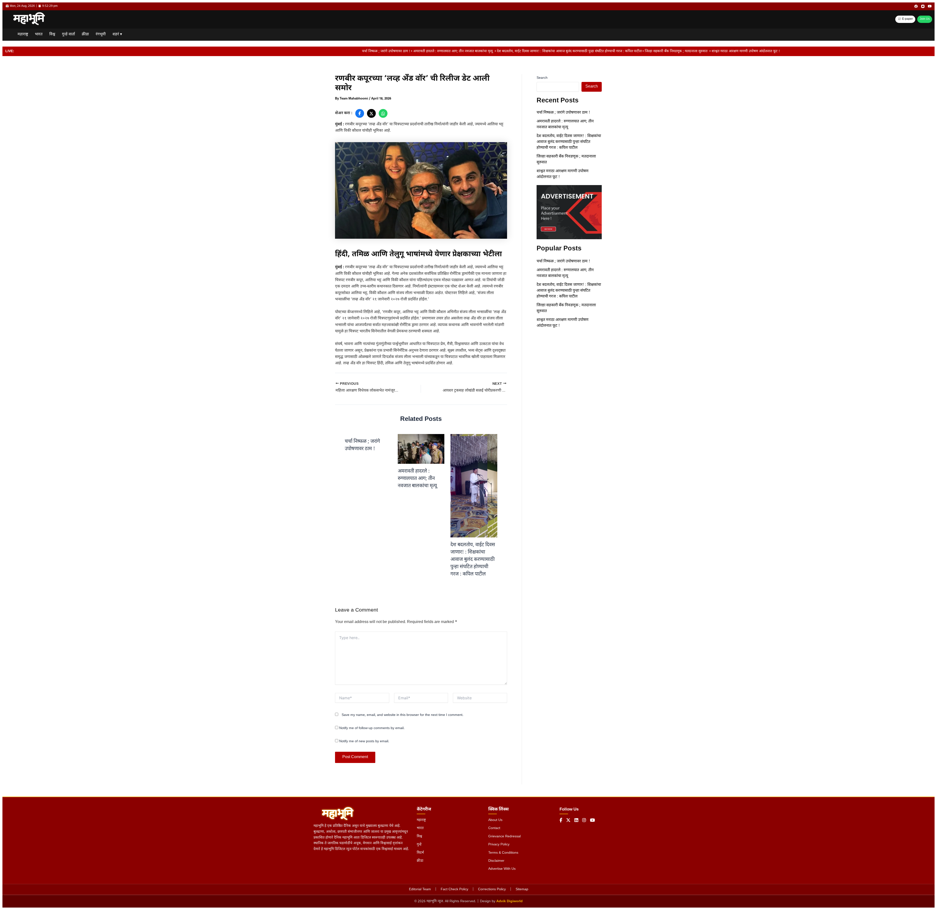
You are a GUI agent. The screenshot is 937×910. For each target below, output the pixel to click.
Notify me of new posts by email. (364, 741)
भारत (38, 34)
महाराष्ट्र (23, 34)
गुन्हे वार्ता (68, 34)
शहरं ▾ (117, 34)
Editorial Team (420, 889)
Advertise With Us (502, 869)
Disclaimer (496, 861)
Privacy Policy (498, 844)
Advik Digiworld (509, 901)
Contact (494, 828)
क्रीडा (85, 34)
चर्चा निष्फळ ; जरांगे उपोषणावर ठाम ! (563, 112)
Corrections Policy (492, 889)
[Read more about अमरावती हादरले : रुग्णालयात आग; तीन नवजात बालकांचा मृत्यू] (421, 449)
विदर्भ (420, 853)
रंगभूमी (101, 34)
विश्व (52, 34)
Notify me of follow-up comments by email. (372, 728)
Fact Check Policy (454, 889)
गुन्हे (419, 844)
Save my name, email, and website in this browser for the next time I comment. (402, 715)
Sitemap (522, 889)
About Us (495, 820)
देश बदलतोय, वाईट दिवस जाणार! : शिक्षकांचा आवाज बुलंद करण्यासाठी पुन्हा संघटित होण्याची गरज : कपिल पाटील (472, 559)
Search (542, 78)
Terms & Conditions (503, 853)
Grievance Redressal (504, 836)
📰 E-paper (905, 19)
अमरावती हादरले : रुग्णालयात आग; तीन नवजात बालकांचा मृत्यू (418, 478)
